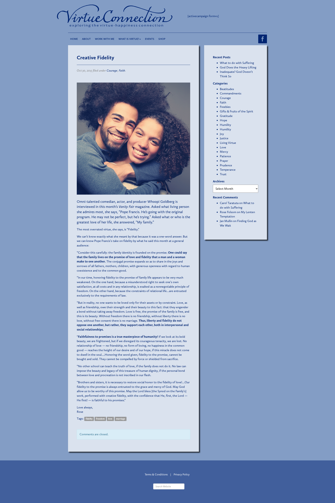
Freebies (225, 107)
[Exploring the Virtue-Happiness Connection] (129, 16)
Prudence (226, 165)
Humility (225, 125)
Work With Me (104, 38)
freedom (100, 418)
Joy (222, 134)
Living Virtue (228, 143)
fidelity (89, 418)
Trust (223, 174)
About (86, 38)
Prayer (224, 161)
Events (149, 38)
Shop (161, 38)
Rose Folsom (228, 212)
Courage (112, 70)
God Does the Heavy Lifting (238, 67)
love (110, 418)
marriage (120, 418)
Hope (223, 120)
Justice (224, 138)
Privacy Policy (181, 474)
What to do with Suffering (237, 63)
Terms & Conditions (156, 474)
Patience (225, 156)
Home (74, 38)
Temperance (228, 170)
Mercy (224, 152)
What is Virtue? (128, 38)
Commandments (230, 93)
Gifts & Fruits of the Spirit (236, 111)
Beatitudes (227, 89)
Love (223, 147)
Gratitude (226, 116)
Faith (122, 70)
